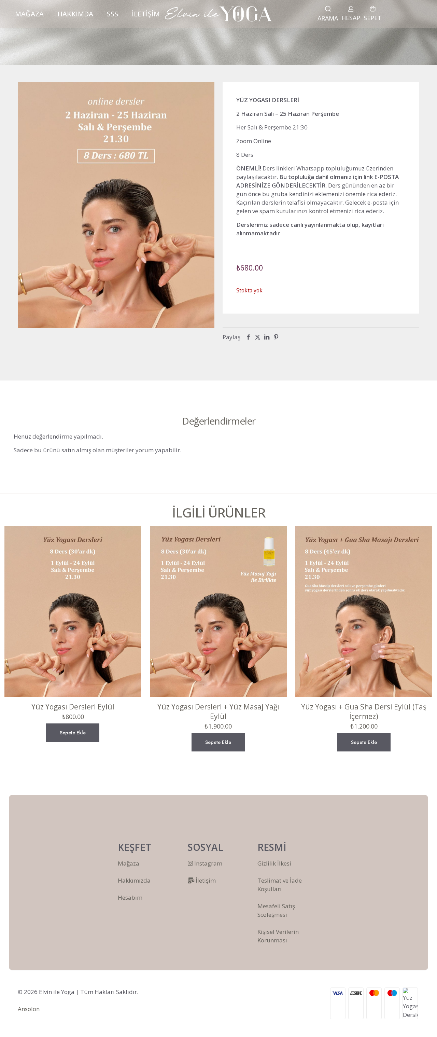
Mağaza (128, 863)
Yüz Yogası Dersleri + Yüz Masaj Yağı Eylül (218, 711)
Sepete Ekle (73, 732)
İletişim (205, 880)
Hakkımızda (134, 880)
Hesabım (130, 897)
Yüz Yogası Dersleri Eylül (72, 706)
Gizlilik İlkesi (274, 863)
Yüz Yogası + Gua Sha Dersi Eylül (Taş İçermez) (363, 711)
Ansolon (29, 1009)
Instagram (207, 863)
